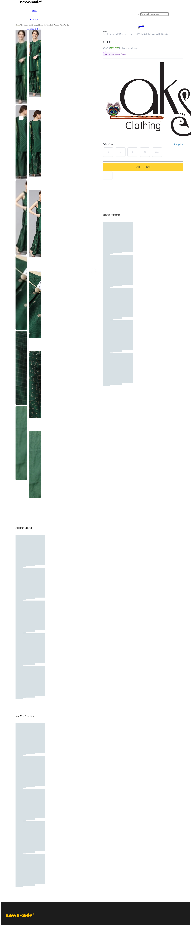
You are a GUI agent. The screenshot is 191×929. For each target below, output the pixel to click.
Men (34, 10)
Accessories (34, 29)
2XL (157, 152)
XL (145, 152)
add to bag (143, 167)
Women (34, 20)
